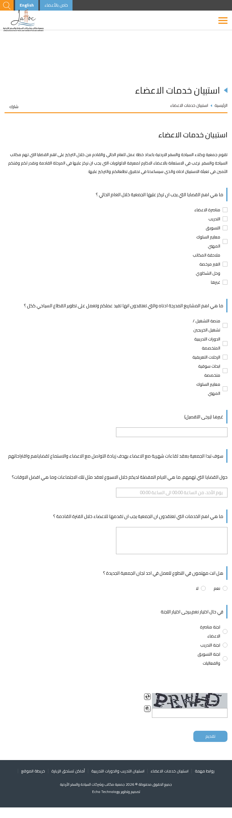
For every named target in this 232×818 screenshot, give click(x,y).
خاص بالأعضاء (56, 5)
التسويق (213, 228)
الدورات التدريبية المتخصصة (207, 343)
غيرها (215, 282)
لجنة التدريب (210, 645)
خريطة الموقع (33, 771)
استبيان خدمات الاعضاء (169, 771)
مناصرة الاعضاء (207, 210)
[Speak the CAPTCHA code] (147, 708)
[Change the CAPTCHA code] (147, 696)
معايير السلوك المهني (208, 241)
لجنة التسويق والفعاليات (209, 658)
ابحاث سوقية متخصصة (209, 370)
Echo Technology (106, 791)
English (27, 5)
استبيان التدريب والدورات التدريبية (117, 771)
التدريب (214, 219)
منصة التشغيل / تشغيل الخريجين (206, 325)
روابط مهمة (204, 771)
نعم (217, 588)
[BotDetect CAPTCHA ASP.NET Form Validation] (189, 700)
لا (197, 588)
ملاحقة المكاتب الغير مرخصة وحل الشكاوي (206, 264)
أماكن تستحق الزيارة (68, 771)
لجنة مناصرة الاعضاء (210, 631)
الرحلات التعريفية (206, 357)
